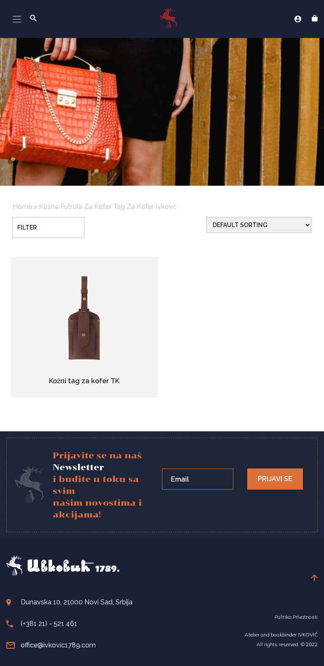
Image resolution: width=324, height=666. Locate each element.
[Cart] (315, 19)
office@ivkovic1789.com (58, 645)
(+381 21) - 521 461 (49, 624)
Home (22, 207)
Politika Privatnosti (296, 617)
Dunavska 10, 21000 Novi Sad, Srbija (76, 602)
